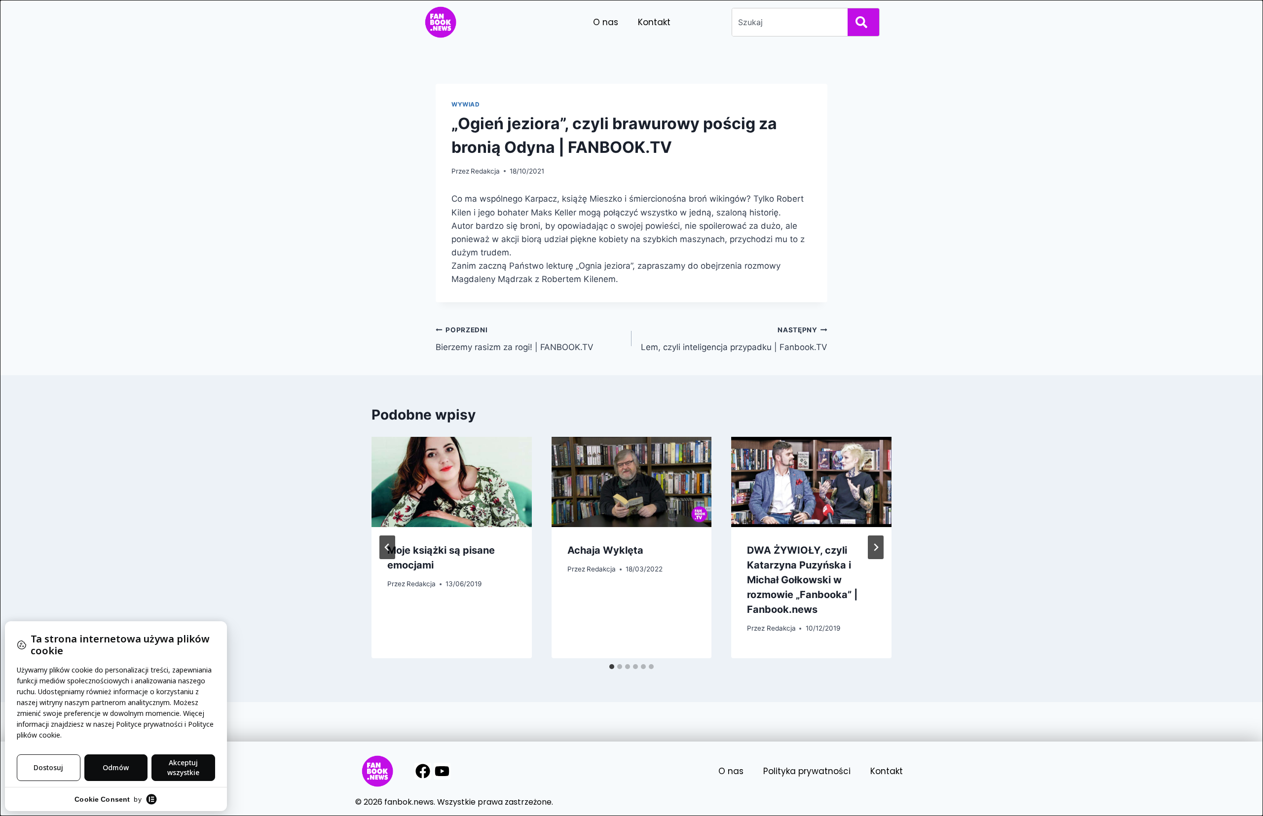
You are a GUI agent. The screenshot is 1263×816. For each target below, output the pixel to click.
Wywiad (465, 104)
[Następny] (876, 547)
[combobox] (788, 22)
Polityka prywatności (807, 771)
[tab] (611, 666)
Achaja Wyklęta (605, 550)
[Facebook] (422, 771)
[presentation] (451, 482)
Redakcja (485, 171)
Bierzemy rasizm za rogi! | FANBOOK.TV (515, 339)
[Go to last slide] (387, 547)
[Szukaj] (863, 22)
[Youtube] (442, 771)
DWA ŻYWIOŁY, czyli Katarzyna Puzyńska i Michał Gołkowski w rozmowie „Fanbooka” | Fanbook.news (802, 579)
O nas (605, 22)
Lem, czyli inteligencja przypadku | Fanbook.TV (734, 339)
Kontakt (654, 22)
